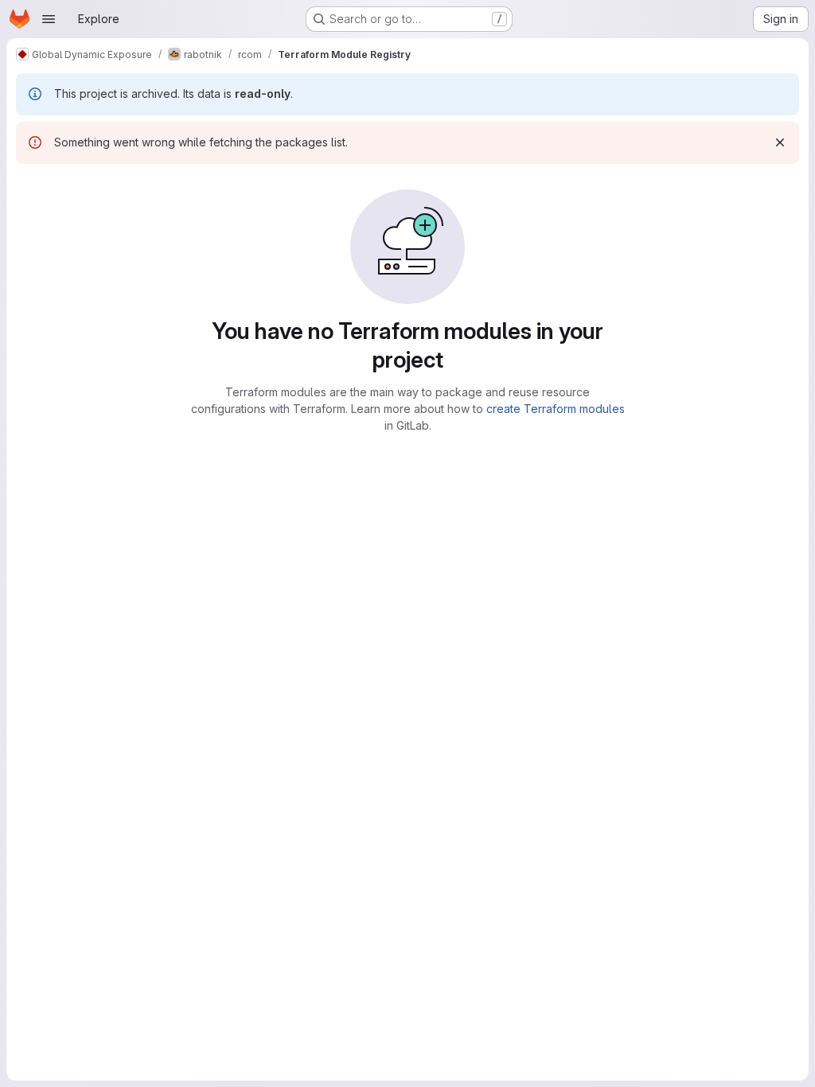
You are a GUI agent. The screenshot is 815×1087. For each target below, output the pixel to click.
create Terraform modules (555, 408)
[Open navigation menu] (48, 19)
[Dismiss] (780, 142)
